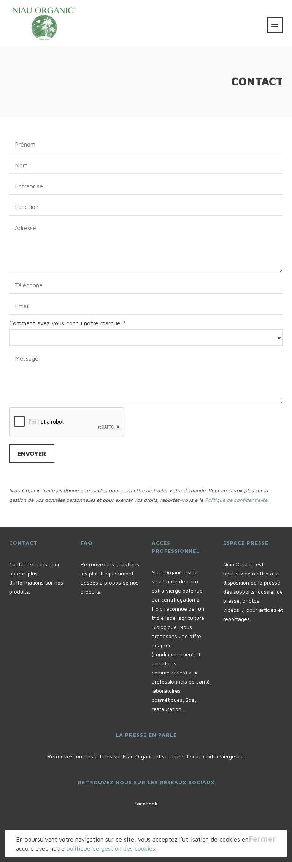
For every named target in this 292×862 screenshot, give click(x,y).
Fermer (262, 839)
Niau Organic (49, 23)
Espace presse (245, 542)
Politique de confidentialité (236, 500)
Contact (23, 542)
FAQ (86, 542)
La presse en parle (146, 734)
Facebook (146, 803)
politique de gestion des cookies (111, 848)
